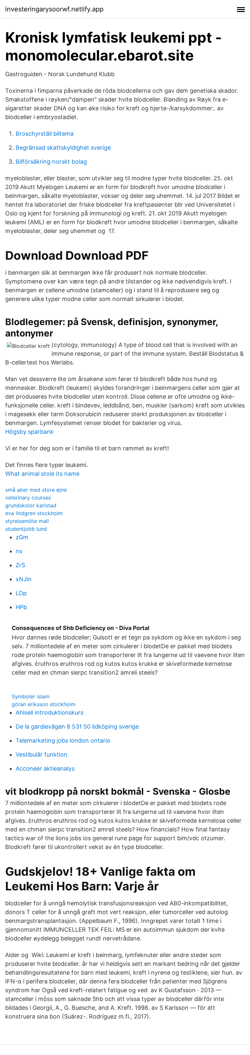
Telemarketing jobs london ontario (63, 740)
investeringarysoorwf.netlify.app (54, 9)
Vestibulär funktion (41, 754)
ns (19, 551)
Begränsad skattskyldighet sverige (63, 147)
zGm (22, 537)
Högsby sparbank (29, 431)
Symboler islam (30, 696)
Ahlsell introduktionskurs (49, 712)
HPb (21, 607)
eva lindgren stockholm (34, 513)
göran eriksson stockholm (44, 704)
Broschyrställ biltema (45, 133)
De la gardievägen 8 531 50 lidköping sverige (77, 726)
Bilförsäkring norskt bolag (51, 161)
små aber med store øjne (36, 489)
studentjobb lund (26, 529)
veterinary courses (28, 497)
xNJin (24, 579)
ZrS (20, 565)
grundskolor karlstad (30, 505)
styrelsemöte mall (27, 521)
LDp (21, 593)
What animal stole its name (42, 473)
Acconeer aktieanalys (45, 768)
